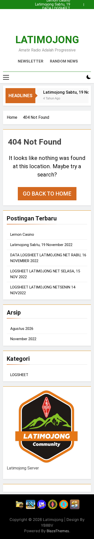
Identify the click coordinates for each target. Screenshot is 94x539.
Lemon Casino (58, 17)
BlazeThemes (58, 531)
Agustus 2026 (21, 328)
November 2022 (23, 339)
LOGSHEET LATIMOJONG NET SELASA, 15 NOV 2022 (48, 13)
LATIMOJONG (47, 40)
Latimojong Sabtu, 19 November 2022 (52, 5)
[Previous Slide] (80, 3)
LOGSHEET (19, 375)
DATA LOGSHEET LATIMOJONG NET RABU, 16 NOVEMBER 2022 (47, 9)
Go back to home (47, 194)
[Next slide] (88, 3)
